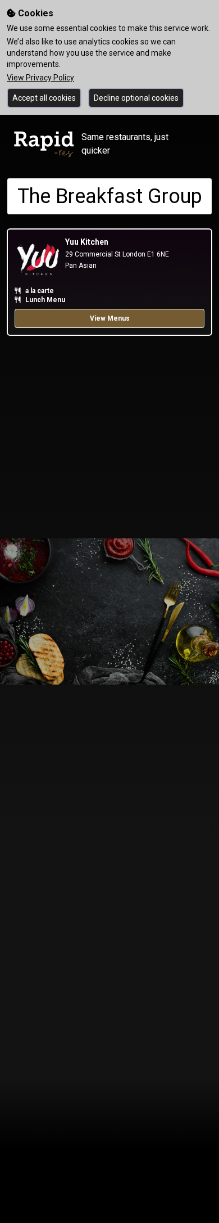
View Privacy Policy (40, 77)
